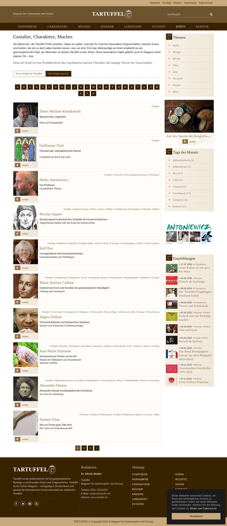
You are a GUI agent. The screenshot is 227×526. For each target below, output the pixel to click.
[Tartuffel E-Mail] (30, 504)
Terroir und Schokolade (193, 305)
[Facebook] (16, 504)
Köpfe (179, 474)
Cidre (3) (178, 180)
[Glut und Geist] (172, 328)
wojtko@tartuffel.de (99, 493)
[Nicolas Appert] (25, 217)
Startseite (140, 474)
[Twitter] (23, 504)
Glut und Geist (188, 330)
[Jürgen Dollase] (25, 320)
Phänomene (140, 479)
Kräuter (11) (179, 206)
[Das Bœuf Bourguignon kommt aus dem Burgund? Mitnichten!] (172, 353)
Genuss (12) (179, 186)
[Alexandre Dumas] (25, 389)
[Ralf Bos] (25, 251)
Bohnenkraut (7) (182, 166)
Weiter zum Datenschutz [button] (203, 508)
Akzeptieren (196, 516)
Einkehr (137, 494)
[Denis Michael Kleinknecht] (25, 114)
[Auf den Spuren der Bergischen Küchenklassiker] (189, 115)
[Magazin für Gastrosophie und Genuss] (112, 14)
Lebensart (140, 499)
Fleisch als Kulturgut (192, 281)
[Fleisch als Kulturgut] (172, 280)
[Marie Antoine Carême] (25, 286)
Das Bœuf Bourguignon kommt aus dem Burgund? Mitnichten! (195, 355)
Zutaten (138, 504)
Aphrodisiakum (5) (183, 160)
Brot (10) (178, 173)
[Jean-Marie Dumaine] (25, 354)
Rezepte (181, 479)
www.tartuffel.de (99, 497)
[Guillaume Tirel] (25, 149)
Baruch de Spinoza (190, 341)
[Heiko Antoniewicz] (25, 183)
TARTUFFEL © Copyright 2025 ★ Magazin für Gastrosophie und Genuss (113, 521)
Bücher (137, 489)
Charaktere (141, 484)
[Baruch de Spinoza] (172, 339)
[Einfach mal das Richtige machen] (172, 316)
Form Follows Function (193, 382)
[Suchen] (211, 14)
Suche (179, 484)
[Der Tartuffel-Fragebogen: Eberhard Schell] (172, 292)
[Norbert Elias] (25, 423)
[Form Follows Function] (172, 380)
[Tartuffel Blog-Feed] (37, 504)
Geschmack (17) (182, 193)
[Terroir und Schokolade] (172, 304)
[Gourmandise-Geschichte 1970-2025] (172, 368)
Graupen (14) (180, 199)
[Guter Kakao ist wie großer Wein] (172, 268)
